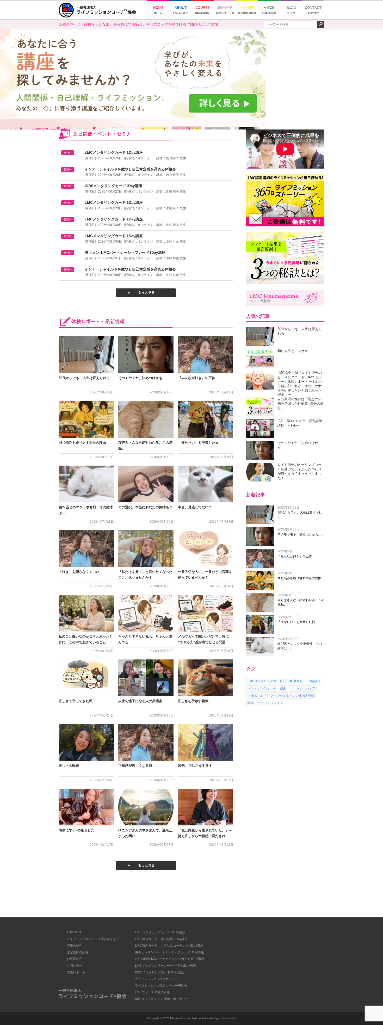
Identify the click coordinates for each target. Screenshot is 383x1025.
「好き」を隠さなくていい (79, 572)
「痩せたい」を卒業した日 (198, 442)
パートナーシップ (302, 688)
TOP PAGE (74, 932)
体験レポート (76, 972)
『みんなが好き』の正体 (196, 378)
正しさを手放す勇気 (193, 701)
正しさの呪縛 (69, 766)
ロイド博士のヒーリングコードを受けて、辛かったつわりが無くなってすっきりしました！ (299, 471)
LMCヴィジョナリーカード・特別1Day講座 (165, 965)
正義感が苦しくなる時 (135, 766)
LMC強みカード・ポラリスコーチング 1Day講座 (169, 945)
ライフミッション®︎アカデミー (156, 979)
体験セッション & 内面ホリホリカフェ (162, 999)
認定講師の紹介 (78, 952)
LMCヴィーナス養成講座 (152, 992)
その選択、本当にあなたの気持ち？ (145, 507)
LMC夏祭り (295, 681)
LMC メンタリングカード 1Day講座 (160, 932)
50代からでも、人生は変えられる (84, 378)
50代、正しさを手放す (195, 766)
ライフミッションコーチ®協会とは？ (93, 939)
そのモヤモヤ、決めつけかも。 (142, 378)
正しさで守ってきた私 (75, 701)
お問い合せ (74, 965)
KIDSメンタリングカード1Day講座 (159, 972)
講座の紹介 (74, 945)
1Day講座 (314, 681)
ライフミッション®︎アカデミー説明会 (161, 985)
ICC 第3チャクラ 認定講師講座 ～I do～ (299, 423)
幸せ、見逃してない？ (195, 507)
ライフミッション (270, 703)
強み (283, 688)
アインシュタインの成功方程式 (292, 695)
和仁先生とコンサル (292, 351)
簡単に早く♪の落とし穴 (76, 830)
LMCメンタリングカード (265, 681)
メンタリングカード (262, 688)
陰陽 (251, 703)
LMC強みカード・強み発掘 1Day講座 (161, 939)
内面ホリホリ (257, 695)
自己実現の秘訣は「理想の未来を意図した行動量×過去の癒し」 (300, 403)
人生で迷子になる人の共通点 (140, 701)
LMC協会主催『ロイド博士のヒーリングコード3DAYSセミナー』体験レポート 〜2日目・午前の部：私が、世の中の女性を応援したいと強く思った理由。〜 (300, 384)
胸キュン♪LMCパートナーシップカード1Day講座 (169, 952)
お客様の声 (74, 959)
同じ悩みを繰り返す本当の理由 (82, 442)
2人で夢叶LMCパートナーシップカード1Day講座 (169, 959)
